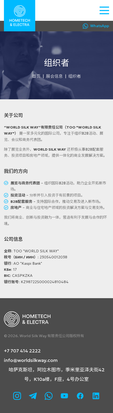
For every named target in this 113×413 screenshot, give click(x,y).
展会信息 (54, 76)
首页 (36, 76)
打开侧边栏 (104, 10)
